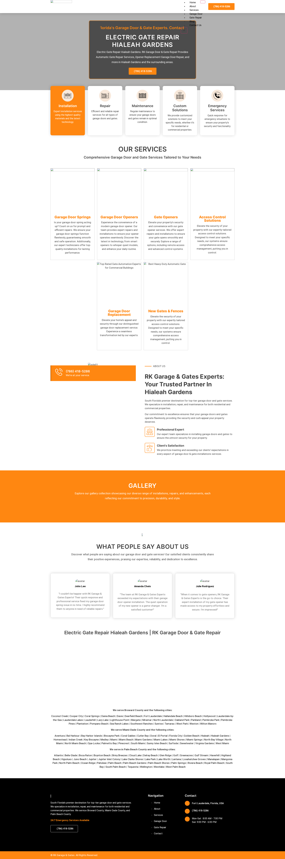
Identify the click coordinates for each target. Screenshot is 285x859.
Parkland (196, 719)
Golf (175, 755)
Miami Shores (177, 739)
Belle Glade (71, 755)
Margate (136, 719)
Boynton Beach (102, 755)
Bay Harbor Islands (91, 735)
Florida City (175, 735)
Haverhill (215, 755)
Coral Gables (128, 735)
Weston (194, 723)
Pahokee (101, 762)
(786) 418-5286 (78, 371)
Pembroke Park (210, 719)
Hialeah (205, 735)
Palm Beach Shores (159, 762)
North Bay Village (213, 739)
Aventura (60, 735)
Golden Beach (191, 735)
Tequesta (133, 766)
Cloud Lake (135, 755)
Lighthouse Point (119, 719)
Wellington (146, 766)
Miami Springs (194, 739)
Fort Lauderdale (153, 716)
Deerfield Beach (133, 716)
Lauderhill (90, 719)
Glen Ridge (165, 755)
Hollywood (209, 716)
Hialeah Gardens (220, 735)
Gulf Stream (201, 755)
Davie (120, 716)
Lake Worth (163, 759)
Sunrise (159, 723)
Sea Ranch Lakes (119, 723)
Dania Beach (108, 716)
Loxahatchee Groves (194, 759)
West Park (182, 723)
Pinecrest (123, 743)
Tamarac (170, 723)
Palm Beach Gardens (134, 762)
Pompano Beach (99, 723)
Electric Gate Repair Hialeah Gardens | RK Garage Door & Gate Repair (142, 632)
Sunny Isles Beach (157, 743)
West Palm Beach (176, 766)
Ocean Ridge (88, 762)
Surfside (173, 743)
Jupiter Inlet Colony (109, 759)
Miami (113, 739)
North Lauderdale (163, 719)
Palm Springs (178, 762)
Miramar (147, 719)
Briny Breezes (119, 755)
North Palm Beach (69, 762)
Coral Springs (92, 716)
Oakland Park (182, 719)
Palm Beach (114, 762)
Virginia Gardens (204, 743)
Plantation (82, 723)
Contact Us (195, 25)
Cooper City (76, 716)
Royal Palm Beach (214, 762)
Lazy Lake (102, 719)
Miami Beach (126, 739)
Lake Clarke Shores (132, 759)
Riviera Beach (195, 762)
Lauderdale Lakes (73, 719)
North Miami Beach (75, 743)
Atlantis (58, 755)
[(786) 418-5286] (59, 372)
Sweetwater (187, 743)
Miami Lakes (161, 739)
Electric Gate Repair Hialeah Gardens (142, 40)
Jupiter (92, 759)
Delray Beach (150, 755)
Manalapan (214, 759)
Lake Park (150, 759)
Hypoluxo (66, 759)
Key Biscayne (91, 739)
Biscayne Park (111, 735)
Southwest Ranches (141, 723)
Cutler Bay (143, 735)
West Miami (222, 743)
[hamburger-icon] (202, 2)
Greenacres (186, 755)
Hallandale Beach (173, 716)
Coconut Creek (59, 716)
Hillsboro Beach (193, 716)
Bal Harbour (72, 735)
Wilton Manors (208, 723)
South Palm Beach (115, 766)
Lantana (176, 759)
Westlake (159, 766)
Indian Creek (75, 739)
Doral (153, 735)
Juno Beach (80, 759)
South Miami (138, 743)
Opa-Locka (94, 743)
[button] (53, 364)
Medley (104, 739)
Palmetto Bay (109, 743)
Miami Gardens (143, 739)
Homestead (60, 739)
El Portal (162, 735)
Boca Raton (85, 755)
